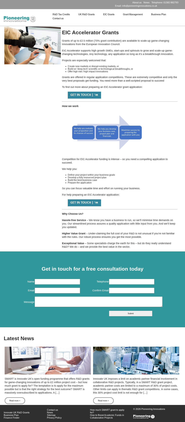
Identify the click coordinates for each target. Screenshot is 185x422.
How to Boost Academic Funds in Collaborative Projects (107, 416)
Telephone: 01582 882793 (164, 2)
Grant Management (133, 14)
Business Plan (158, 14)
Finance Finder (11, 418)
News (146, 2)
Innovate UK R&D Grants (16, 412)
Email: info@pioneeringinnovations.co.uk (136, 6)
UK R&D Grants (86, 14)
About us (136, 2)
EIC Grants (108, 14)
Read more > (14, 401)
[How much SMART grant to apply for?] (48, 373)
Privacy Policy (54, 418)
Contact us (58, 18)
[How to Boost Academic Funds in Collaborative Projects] (136, 373)
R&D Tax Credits (61, 14)
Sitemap (51, 415)
